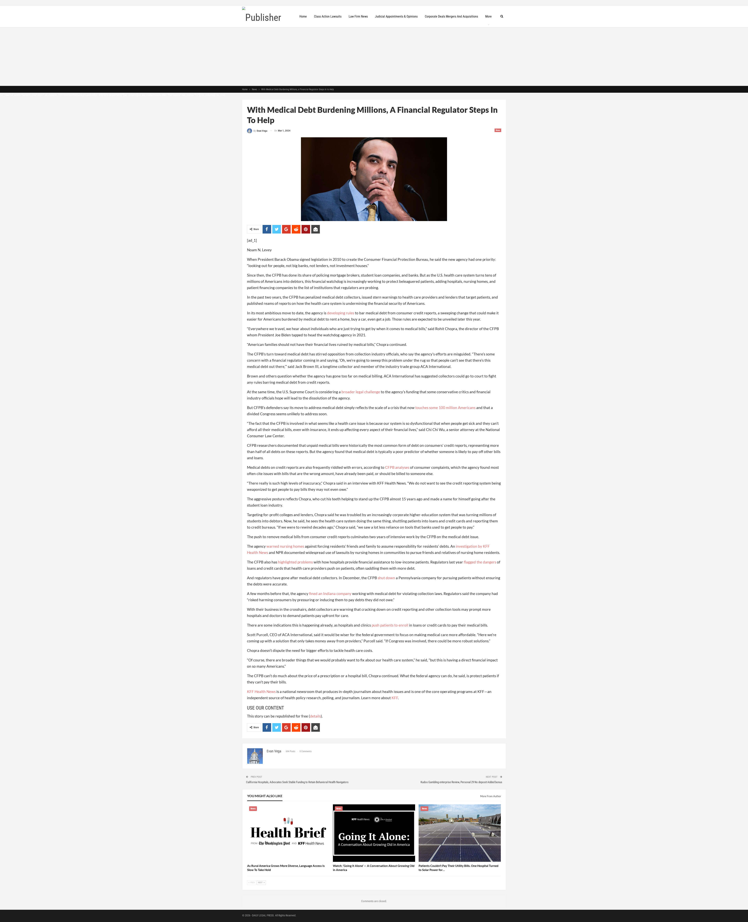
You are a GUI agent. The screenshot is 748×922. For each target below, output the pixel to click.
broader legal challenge (360, 392)
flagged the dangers (480, 562)
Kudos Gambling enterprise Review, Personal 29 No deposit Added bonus (461, 782)
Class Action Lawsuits (327, 16)
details (315, 716)
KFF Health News (261, 691)
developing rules (340, 313)
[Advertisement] (374, 56)
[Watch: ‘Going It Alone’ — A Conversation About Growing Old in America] (374, 833)
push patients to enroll (390, 625)
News (498, 130)
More (488, 16)
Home (303, 16)
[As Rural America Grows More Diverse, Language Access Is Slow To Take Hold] (288, 833)
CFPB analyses (397, 467)
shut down (386, 578)
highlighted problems (295, 562)
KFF (395, 697)
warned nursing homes (285, 546)
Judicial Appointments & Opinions (396, 16)
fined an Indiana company (330, 593)
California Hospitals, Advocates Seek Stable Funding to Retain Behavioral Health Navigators (297, 782)
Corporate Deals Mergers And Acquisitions (451, 16)
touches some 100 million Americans (445, 407)
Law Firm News (358, 16)
